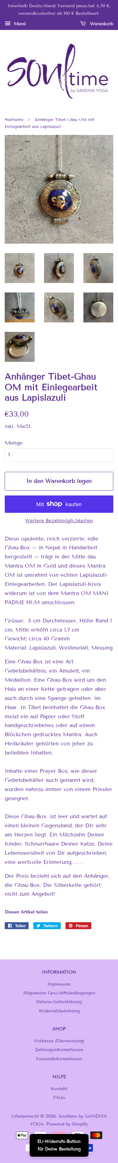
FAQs (59, 1097)
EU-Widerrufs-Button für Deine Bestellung (59, 1145)
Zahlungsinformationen (59, 1049)
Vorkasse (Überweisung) (59, 1041)
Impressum (59, 984)
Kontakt (59, 1088)
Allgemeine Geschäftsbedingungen (59, 993)
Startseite (14, 119)
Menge (14, 443)
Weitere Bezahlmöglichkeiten (59, 521)
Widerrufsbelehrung (59, 1011)
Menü (19, 23)
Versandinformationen (59, 1059)
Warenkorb (100, 23)
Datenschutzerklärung (59, 1001)
